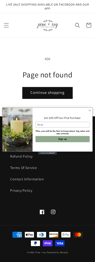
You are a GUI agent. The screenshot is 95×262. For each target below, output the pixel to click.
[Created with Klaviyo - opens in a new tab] (47, 153)
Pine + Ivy (40, 252)
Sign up (62, 139)
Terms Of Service (23, 167)
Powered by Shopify (57, 252)
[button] (6, 25)
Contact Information (27, 179)
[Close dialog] (90, 110)
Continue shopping (47, 92)
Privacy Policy (21, 190)
